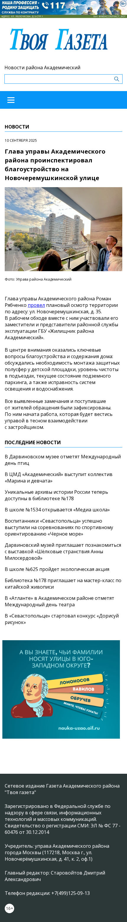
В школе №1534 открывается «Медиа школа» (57, 509)
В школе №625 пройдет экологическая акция (57, 569)
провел (36, 305)
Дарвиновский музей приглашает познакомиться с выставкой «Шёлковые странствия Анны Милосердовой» (63, 551)
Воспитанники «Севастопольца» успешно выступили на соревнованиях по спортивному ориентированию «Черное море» (59, 527)
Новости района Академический (42, 67)
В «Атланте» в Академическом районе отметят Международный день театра (59, 601)
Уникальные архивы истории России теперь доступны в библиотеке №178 (56, 495)
